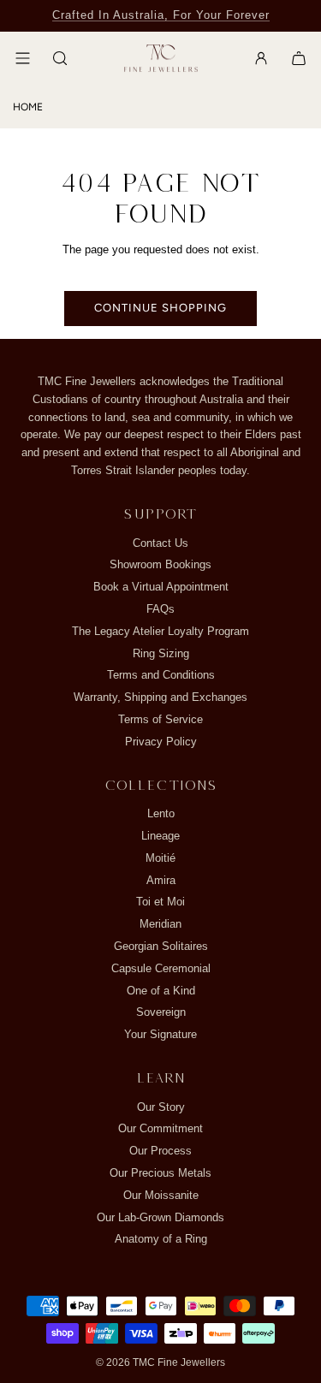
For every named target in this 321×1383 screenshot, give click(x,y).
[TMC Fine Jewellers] (161, 59)
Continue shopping (160, 307)
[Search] (60, 58)
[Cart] (299, 58)
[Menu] (22, 58)
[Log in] (261, 58)
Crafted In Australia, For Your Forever (161, 15)
